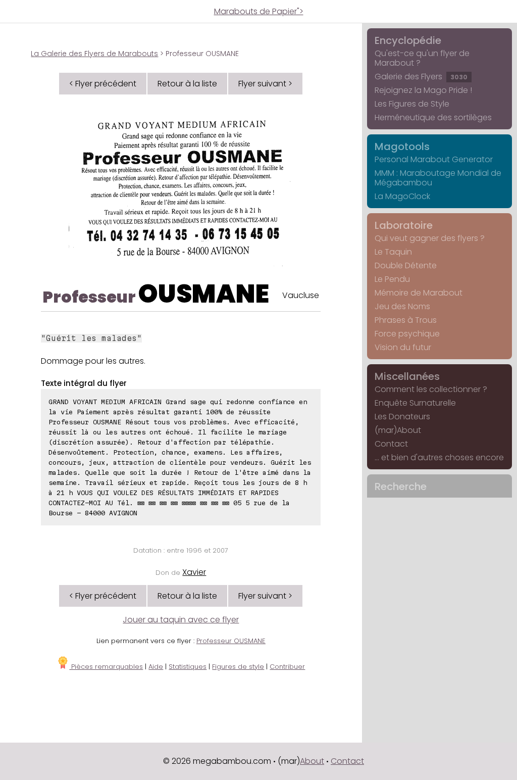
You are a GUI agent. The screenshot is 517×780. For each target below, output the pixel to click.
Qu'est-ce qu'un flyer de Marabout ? (422, 58)
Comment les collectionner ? (431, 389)
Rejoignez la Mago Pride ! (423, 90)
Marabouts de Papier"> (258, 11)
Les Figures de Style (412, 104)
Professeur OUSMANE (231, 641)
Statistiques (187, 666)
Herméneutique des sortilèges (433, 117)
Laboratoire (404, 225)
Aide (155, 666)
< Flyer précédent (102, 83)
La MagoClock (402, 196)
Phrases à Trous (406, 320)
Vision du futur (403, 347)
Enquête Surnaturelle (415, 403)
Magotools (402, 146)
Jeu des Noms (402, 306)
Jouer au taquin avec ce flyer (181, 619)
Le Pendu (392, 279)
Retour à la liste (187, 83)
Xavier (194, 572)
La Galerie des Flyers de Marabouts (94, 53)
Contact (391, 444)
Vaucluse (300, 295)
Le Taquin (393, 252)
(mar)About (398, 430)
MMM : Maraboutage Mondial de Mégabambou (438, 177)
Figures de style (238, 666)
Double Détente (406, 265)
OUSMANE (203, 294)
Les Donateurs (402, 416)
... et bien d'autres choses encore (439, 457)
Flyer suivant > (265, 83)
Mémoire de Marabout (418, 293)
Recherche (401, 486)
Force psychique (407, 333)
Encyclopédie (408, 40)
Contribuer (287, 666)
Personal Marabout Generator (434, 159)
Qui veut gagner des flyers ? (430, 238)
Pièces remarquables (106, 666)
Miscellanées (407, 376)
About (312, 761)
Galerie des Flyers (421, 76)
